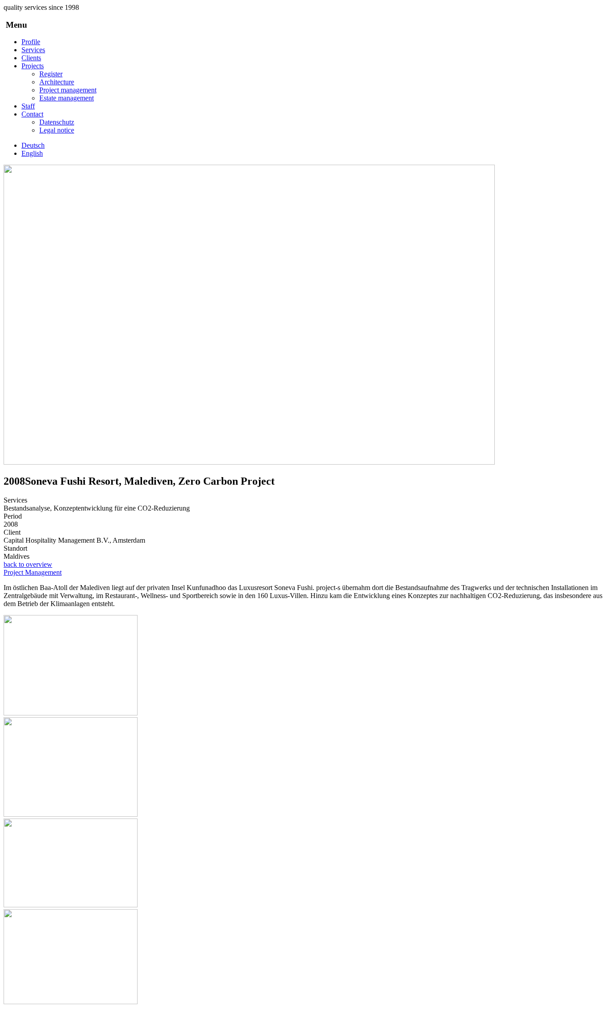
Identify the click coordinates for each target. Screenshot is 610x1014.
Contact (32, 114)
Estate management (66, 98)
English (32, 153)
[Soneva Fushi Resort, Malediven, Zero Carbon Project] (249, 462)
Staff (28, 106)
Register (51, 74)
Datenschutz (56, 122)
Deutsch (33, 145)
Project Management (33, 572)
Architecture (56, 82)
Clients (31, 58)
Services (33, 50)
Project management (67, 90)
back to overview (28, 564)
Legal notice (56, 130)
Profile (30, 42)
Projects (32, 66)
